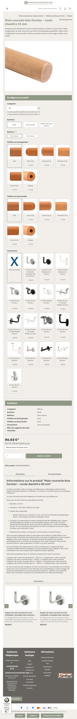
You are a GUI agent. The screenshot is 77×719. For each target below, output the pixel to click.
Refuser (20, 716)
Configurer (33, 716)
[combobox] (47, 8)
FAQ (29, 661)
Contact (29, 664)
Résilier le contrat (14, 699)
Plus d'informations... (61, 711)
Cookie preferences (47, 657)
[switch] (7, 711)
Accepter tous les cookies (52, 716)
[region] (38, 606)
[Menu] (7, 8)
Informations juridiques (47, 674)
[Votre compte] (65, 8)
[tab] (20, 474)
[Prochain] (70, 606)
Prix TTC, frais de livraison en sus (17, 443)
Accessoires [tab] (38, 581)
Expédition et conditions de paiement (29, 670)
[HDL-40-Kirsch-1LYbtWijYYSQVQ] (38, 66)
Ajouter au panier (44, 456)
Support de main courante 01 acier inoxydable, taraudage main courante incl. (19, 614)
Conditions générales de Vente (29, 687)
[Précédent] (6, 606)
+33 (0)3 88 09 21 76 (12, 667)
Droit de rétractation (29, 676)
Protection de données (47, 668)
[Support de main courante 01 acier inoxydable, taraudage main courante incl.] (21, 598)
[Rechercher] (60, 8)
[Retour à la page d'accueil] (38, 2)
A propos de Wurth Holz (47, 662)
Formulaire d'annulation (30, 681)
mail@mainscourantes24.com (12, 673)
